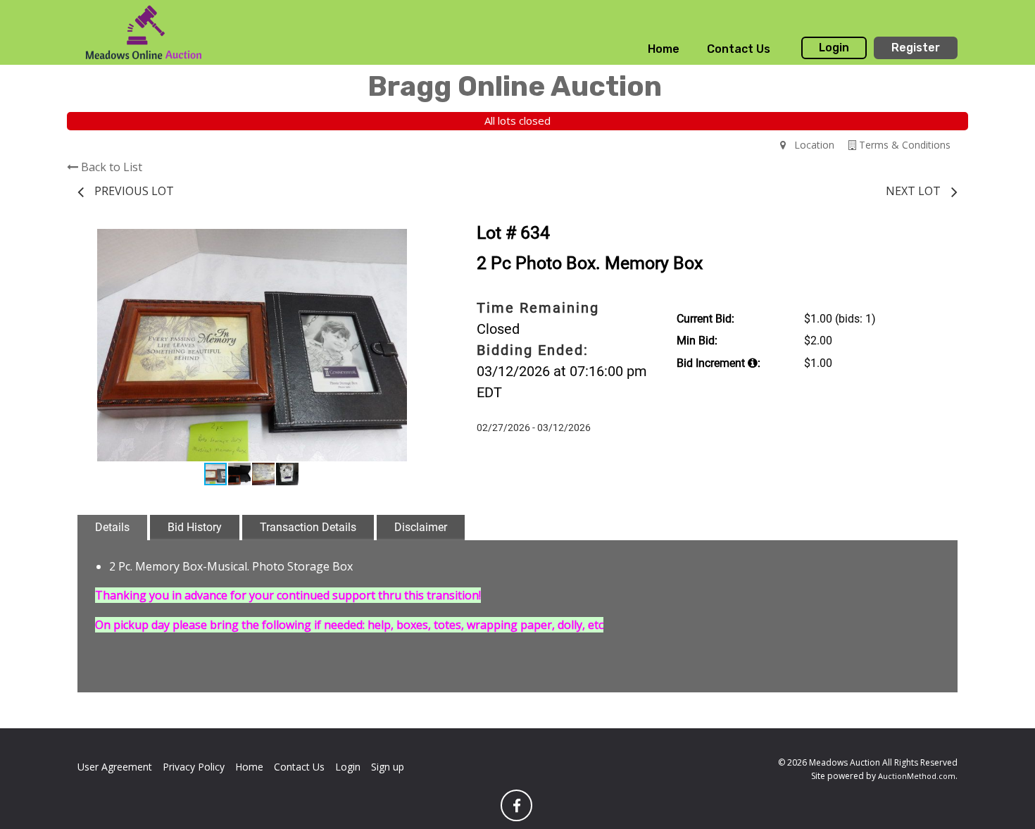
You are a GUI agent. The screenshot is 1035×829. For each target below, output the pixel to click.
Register (915, 47)
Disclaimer (420, 527)
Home (663, 49)
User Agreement (114, 766)
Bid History (195, 527)
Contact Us (738, 49)
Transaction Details (308, 527)
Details (112, 527)
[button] (413, 241)
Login (834, 47)
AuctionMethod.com (916, 776)
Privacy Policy (194, 766)
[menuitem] (663, 49)
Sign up (387, 766)
